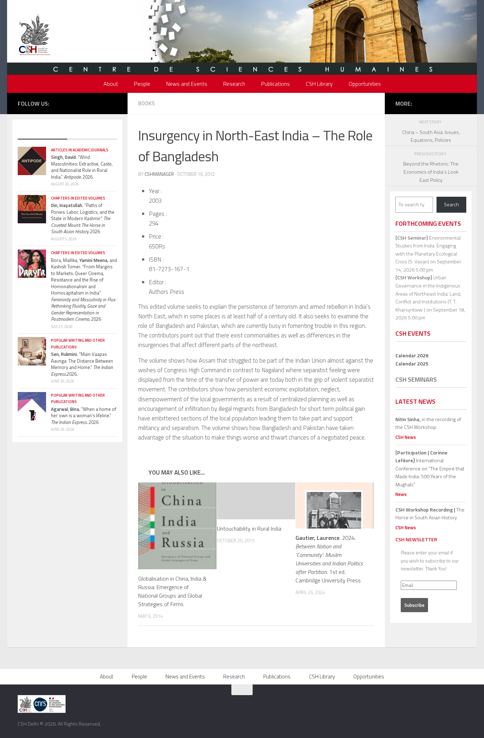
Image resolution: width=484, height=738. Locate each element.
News (401, 494)
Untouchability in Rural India (249, 528)
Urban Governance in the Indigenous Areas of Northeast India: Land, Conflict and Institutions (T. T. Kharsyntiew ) (428, 293)
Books (146, 103)
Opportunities (365, 83)
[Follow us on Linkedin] (113, 103)
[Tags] (92, 132)
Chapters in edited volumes (78, 198)
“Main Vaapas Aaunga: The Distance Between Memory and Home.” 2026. (82, 364)
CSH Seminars (416, 379)
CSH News (405, 437)
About (110, 83)
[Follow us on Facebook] (70, 103)
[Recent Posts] (42, 132)
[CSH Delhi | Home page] (34, 35)
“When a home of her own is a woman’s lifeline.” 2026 (83, 416)
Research (234, 83)
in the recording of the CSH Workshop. (428, 423)
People (142, 83)
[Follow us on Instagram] (92, 103)
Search (451, 204)
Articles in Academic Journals (79, 150)
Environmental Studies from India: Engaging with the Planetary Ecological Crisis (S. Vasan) (428, 249)
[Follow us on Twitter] (81, 103)
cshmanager (159, 174)
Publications (275, 83)
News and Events (186, 83)
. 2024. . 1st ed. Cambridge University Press (329, 559)
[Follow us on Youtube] (102, 103)
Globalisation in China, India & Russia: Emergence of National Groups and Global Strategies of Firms (172, 591)
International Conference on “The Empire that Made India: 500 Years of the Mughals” (430, 468)
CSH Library (319, 83)
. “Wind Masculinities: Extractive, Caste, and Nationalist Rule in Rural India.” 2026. (82, 166)
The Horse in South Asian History (430, 513)
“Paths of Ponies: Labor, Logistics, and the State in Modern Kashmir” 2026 (82, 218)
